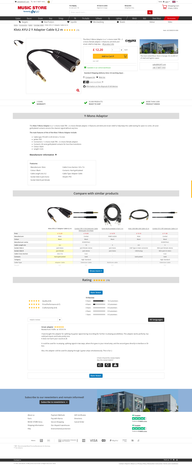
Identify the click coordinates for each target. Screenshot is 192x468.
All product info (108, 44)
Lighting (119, 18)
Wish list (102, 77)
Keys (50, 18)
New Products (49, 21)
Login (166, 2)
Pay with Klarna (57, 418)
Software (99, 18)
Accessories (171, 18)
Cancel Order (79, 422)
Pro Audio (85, 18)
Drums (40, 18)
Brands (122, 21)
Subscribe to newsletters (53, 402)
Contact (17, 460)
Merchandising (98, 21)
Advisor (152, 21)
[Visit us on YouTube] (177, 460)
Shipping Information (36, 425)
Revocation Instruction (155, 464)
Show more (95, 271)
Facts (30, 418)
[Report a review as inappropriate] (115, 365)
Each (126, 50)
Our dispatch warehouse (60, 425)
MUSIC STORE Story (35, 422)
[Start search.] (149, 12)
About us (31, 415)
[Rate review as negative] (108, 365)
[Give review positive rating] (100, 365)
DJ (109, 18)
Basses (29, 18)
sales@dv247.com (23, 2)
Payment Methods (58, 415)
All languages (156, 319)
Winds (134, 18)
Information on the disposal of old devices (102, 86)
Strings (61, 18)
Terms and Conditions (170, 464)
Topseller (73, 21)
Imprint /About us (131, 464)
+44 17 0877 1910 (158, 68)
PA (75, 18)
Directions (78, 418)
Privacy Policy (142, 464)
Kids (144, 18)
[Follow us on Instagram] (174, 460)
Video (170, 21)
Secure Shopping (57, 422)
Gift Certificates (80, 415)
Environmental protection (60, 429)
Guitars (18, 18)
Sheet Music (156, 18)
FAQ (29, 429)
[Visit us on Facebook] (171, 460)
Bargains (25, 21)
